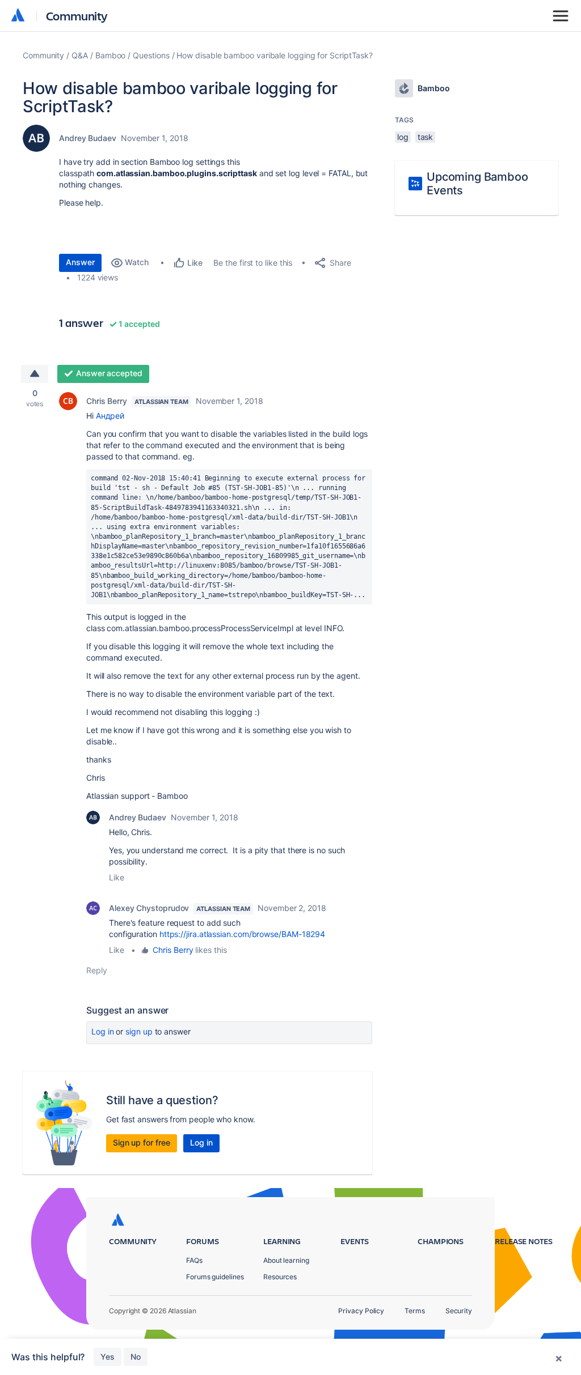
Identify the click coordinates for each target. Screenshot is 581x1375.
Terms (415, 1310)
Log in (102, 1031)
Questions (151, 55)
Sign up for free (141, 1142)
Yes (107, 1356)
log (403, 137)
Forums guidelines (215, 1276)
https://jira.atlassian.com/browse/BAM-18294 (242, 934)
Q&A (79, 55)
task (425, 137)
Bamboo (110, 55)
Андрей (110, 415)
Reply (96, 970)
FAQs (194, 1260)
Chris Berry (106, 401)
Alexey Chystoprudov (149, 908)
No (135, 1356)
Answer (80, 262)
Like (116, 877)
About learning (286, 1260)
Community (77, 15)
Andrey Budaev (87, 138)
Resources (280, 1276)
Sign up (138, 1031)
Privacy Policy (361, 1310)
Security (458, 1310)
